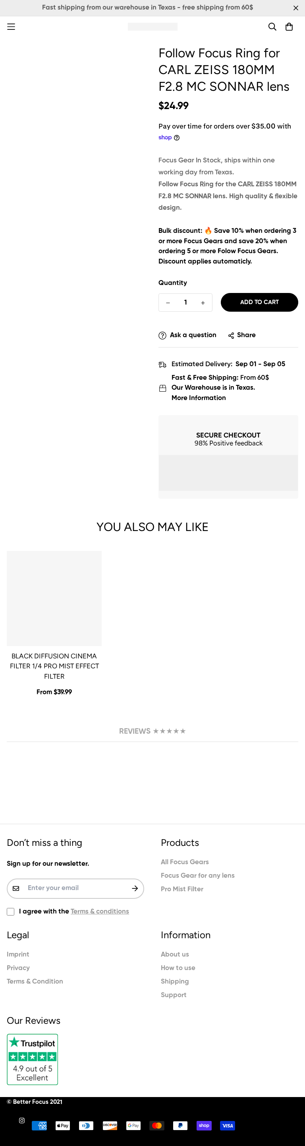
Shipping (175, 981)
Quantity (172, 283)
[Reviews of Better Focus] (75, 1059)
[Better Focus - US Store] (153, 26)
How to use (178, 968)
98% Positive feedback (229, 443)
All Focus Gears (185, 862)
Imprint (18, 954)
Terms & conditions (100, 911)
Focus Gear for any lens (198, 876)
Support (174, 995)
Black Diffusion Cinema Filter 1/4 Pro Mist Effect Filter (54, 666)
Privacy (18, 968)
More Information (199, 398)
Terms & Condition (35, 981)
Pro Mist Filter (182, 889)
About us (175, 954)
